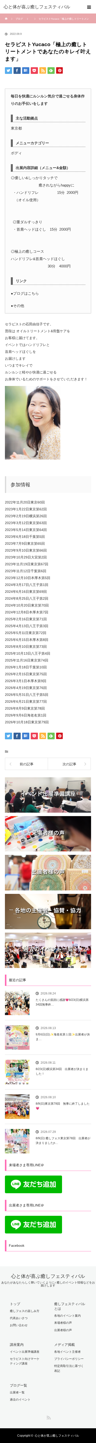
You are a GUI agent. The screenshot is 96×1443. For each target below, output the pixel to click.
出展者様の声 (63, 1330)
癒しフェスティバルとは (69, 1306)
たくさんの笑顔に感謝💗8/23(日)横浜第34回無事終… (62, 1002)
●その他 (17, 306)
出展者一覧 (17, 1392)
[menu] (89, 7)
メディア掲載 (64, 1345)
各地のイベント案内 (67, 1315)
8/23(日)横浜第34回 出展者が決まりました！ (62, 1071)
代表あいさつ (19, 1318)
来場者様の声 (63, 1322)
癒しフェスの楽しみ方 (24, 1311)
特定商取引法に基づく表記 (69, 1368)
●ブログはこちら (25, 293)
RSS (48, 1416)
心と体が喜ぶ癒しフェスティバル (48, 1276)
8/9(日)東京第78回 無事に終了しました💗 (63, 1106)
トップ (15, 1304)
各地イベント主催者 (67, 1351)
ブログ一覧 (18, 1385)
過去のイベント (20, 1399)
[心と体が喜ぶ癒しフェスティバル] (41, 7)
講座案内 (17, 1345)
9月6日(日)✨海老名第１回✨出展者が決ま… (63, 1037)
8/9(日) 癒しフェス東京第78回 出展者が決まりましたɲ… (63, 1141)
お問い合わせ (19, 1325)
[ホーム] (6, 15)
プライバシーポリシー (69, 1359)
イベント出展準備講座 (24, 1351)
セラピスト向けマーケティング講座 (24, 1361)
